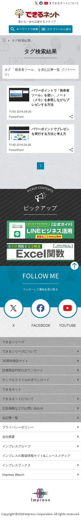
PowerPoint (16, 116)
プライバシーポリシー (18, 427)
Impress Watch (13, 474)
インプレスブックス (16, 465)
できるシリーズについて (19, 351)
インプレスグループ (16, 446)
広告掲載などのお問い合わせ (22, 408)
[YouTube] (46, 3)
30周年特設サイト (15, 361)
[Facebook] (41, 3)
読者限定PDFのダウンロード (22, 370)
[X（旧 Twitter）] (36, 3)
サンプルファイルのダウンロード (26, 380)
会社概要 (8, 437)
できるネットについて (65, 3)
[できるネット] (4, 40)
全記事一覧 (10, 418)
